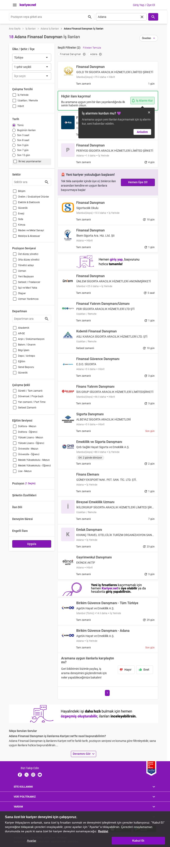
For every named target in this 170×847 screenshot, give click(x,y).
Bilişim (22, 191)
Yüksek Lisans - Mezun (30, 437)
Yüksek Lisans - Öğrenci (31, 443)
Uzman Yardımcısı (28, 298)
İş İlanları (31, 28)
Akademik (23, 327)
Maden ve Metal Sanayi (31, 230)
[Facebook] (20, 774)
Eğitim (21, 361)
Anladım (142, 132)
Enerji (21, 213)
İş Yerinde (23, 94)
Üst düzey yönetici (28, 254)
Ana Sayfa (15, 28)
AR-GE (21, 333)
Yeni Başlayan (26, 276)
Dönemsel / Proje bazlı (30, 396)
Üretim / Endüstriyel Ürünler (33, 196)
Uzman (22, 270)
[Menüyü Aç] (14, 4)
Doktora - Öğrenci (27, 431)
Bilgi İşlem (23, 350)
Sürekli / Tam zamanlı (30, 390)
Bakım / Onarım (27, 344)
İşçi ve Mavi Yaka (27, 287)
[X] (26, 774)
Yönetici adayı (26, 265)
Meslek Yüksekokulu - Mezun (34, 460)
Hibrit (21, 106)
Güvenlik (23, 208)
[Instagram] (33, 774)
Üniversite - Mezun (28, 448)
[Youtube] (40, 774)
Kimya (21, 224)
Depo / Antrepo (26, 355)
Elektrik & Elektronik (29, 202)
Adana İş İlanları (50, 28)
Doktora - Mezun (27, 426)
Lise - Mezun (25, 471)
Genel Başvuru (26, 367)
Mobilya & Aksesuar (29, 236)
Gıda (20, 219)
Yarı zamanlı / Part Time (31, 402)
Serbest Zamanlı (27, 407)
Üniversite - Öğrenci (28, 454)
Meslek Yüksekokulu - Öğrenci (34, 465)
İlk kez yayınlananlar (29, 161)
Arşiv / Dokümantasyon (31, 339)
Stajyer (22, 293)
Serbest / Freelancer (29, 282)
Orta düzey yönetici (28, 259)
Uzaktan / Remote (28, 100)
